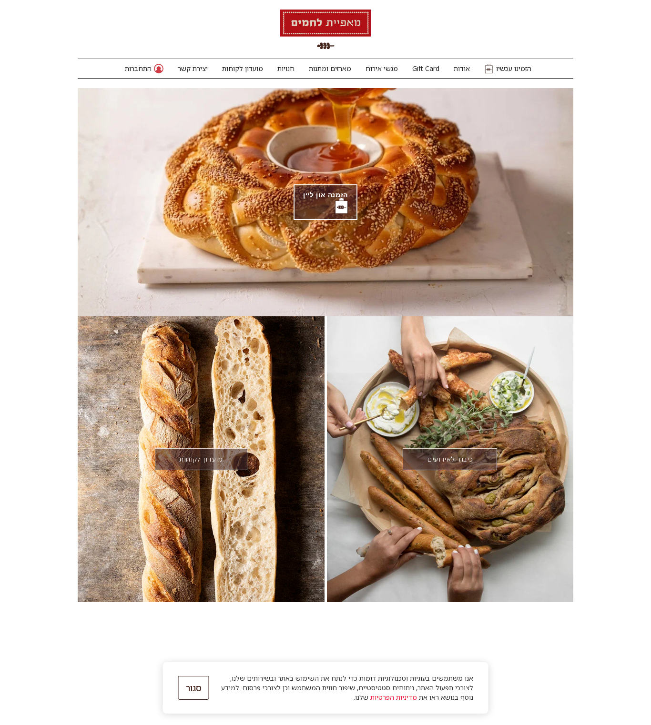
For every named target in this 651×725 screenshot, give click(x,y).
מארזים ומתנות (330, 68)
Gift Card (425, 68)
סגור (194, 688)
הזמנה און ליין (325, 194)
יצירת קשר (193, 68)
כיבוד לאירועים (450, 458)
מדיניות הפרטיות (393, 697)
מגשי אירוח (382, 68)
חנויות (286, 68)
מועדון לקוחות (242, 68)
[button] (144, 68)
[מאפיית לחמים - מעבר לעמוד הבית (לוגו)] (325, 29)
